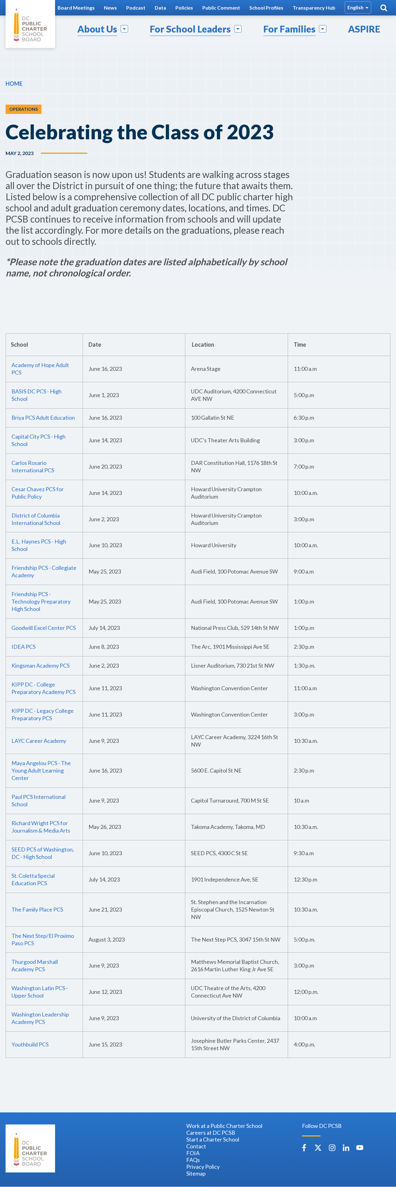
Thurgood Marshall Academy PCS (34, 965)
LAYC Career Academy (38, 740)
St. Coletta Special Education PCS (33, 879)
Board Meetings (76, 8)
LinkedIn (346, 1147)
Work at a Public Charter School (224, 1125)
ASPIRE (364, 28)
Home (14, 83)
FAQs (193, 1159)
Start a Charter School (212, 1139)
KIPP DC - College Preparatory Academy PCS (43, 688)
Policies (184, 8)
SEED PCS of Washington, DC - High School (42, 853)
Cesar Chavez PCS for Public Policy (37, 493)
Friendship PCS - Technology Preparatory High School (41, 601)
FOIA (193, 1153)
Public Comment (221, 8)
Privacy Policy (203, 1166)
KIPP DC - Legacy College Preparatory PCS (42, 714)
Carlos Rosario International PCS (32, 466)
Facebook (304, 1147)
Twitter (318, 1147)
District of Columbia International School (35, 519)
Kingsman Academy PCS (40, 665)
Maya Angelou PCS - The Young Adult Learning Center (41, 770)
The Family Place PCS (37, 909)
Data (160, 8)
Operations (23, 109)
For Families (289, 28)
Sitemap (196, 1173)
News (110, 8)
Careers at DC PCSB (210, 1132)
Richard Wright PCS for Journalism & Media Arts (40, 827)
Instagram (332, 1147)
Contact (196, 1146)
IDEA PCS (23, 646)
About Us (97, 28)
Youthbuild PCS (30, 1044)
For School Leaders (190, 28)
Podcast (135, 8)
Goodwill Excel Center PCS (43, 627)
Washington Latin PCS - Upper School (39, 992)
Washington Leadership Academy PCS (40, 1018)
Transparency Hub (314, 8)
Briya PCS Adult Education (43, 417)
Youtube (360, 1147)
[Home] (30, 24)
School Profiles (266, 8)
